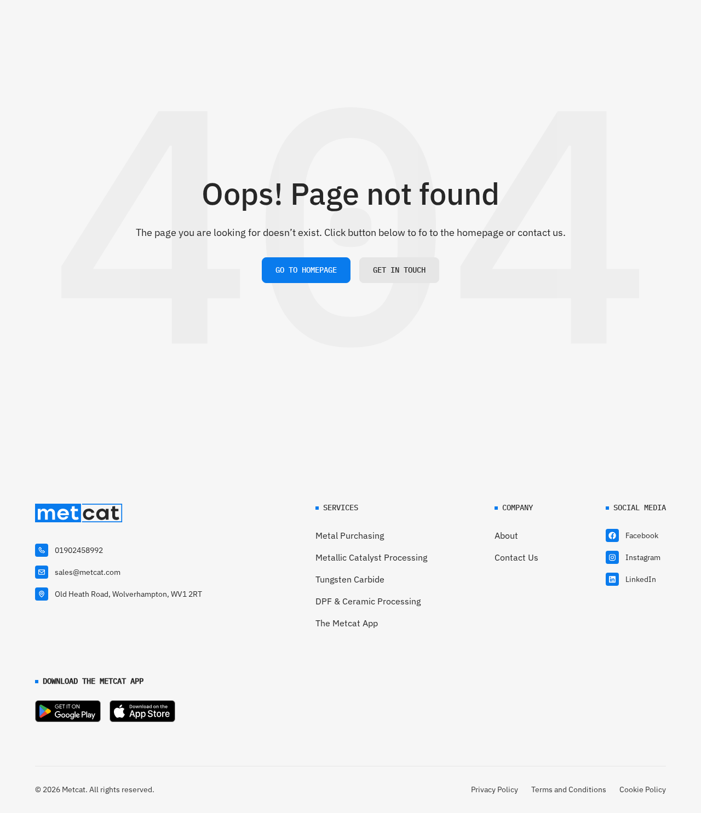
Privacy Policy (494, 789)
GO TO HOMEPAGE (306, 270)
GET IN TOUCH (399, 270)
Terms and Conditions (568, 789)
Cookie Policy (642, 789)
